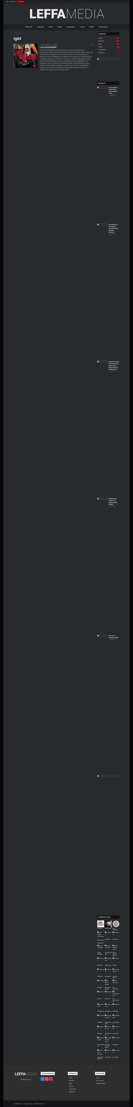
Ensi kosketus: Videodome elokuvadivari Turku (113, 90)
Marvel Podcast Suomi (115, 954)
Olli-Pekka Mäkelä (45, 44)
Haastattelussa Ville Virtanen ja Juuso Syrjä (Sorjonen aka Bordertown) (114, 365)
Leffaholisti (107, 976)
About (98, 1077)
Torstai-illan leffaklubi (100, 1057)
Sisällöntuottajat (100, 1083)
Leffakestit (115, 1011)
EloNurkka (100, 965)
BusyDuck (100, 1033)
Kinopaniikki (116, 1033)
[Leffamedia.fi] (66, 13)
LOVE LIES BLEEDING (48, 47)
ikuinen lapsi (108, 928)
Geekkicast (115, 939)
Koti (15, 33)
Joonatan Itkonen (115, 977)
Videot (50, 27)
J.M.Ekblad (115, 1044)
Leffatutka (100, 976)
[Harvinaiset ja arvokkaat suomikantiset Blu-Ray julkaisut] (102, 291)
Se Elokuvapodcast (116, 1000)
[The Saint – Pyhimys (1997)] (102, 703)
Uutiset (82, 27)
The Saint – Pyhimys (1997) (113, 637)
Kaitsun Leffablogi (99, 953)
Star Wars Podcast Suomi (107, 1046)
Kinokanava (108, 1057)
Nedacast (107, 998)
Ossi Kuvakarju (115, 928)
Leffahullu (99, 928)
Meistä (91, 27)
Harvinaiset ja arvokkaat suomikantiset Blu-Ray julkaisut (113, 228)
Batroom (99, 998)
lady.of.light (115, 1057)
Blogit (59, 27)
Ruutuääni (99, 987)
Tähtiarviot (28, 27)
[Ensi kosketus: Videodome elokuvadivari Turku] (102, 154)
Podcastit (40, 27)
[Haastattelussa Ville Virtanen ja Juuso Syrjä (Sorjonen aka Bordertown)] (102, 429)
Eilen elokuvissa (115, 988)
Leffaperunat (100, 1011)
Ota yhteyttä (102, 27)
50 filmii (115, 965)
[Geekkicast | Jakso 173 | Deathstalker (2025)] (102, 566)
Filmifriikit (99, 1022)
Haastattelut (70, 27)
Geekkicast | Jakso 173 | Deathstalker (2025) (113, 501)
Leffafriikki (107, 939)
